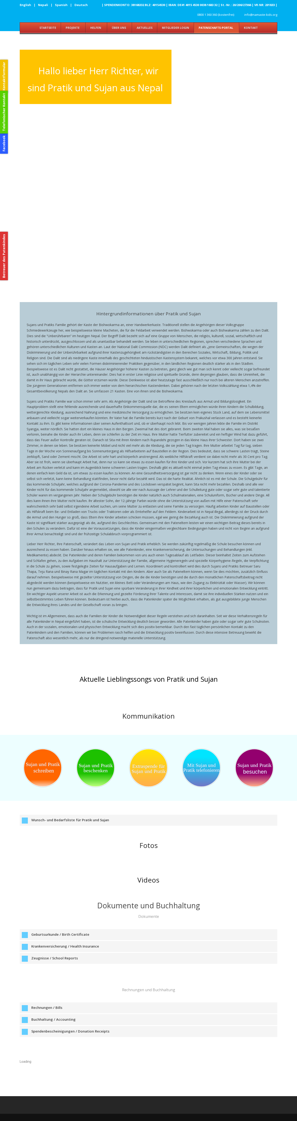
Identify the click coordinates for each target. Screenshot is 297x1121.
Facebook (4, 143)
